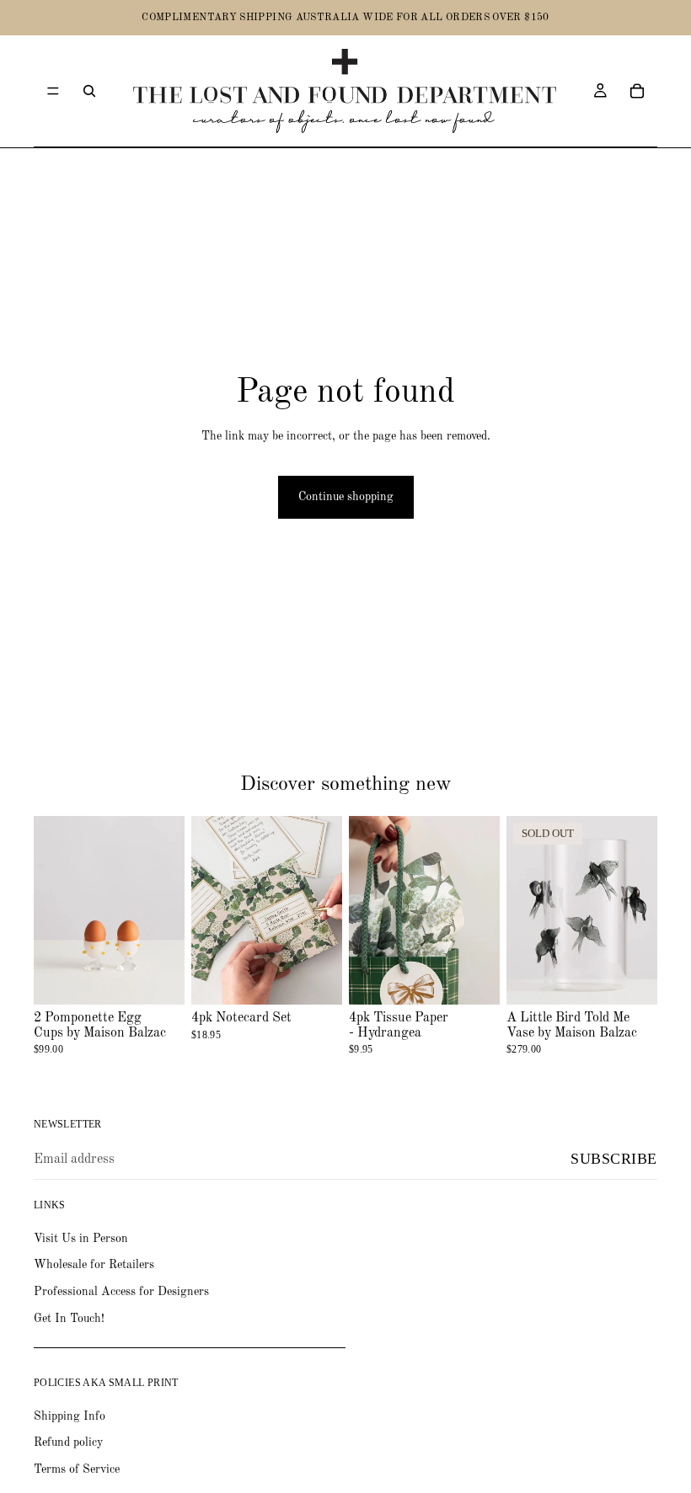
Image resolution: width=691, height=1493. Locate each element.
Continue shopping (346, 497)
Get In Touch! (69, 1319)
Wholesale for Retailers (94, 1265)
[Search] (89, 90)
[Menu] (53, 91)
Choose (330, 978)
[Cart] (637, 90)
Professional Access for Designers (121, 1292)
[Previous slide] (367, 910)
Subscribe (613, 1158)
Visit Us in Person (81, 1239)
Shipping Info (69, 1416)
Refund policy (68, 1442)
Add (173, 978)
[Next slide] (481, 910)
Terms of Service (77, 1469)
